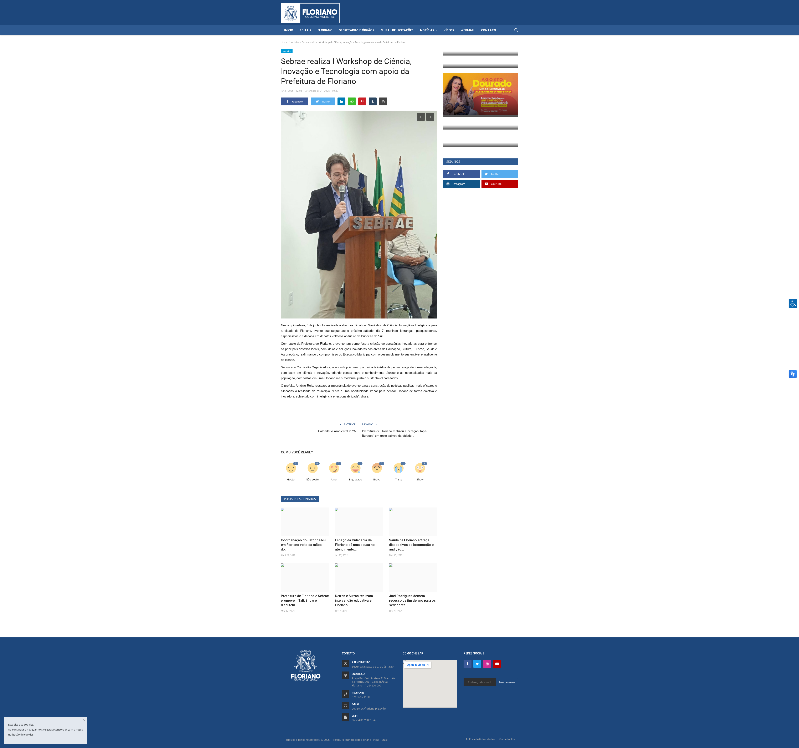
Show (420, 479)
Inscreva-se (507, 682)
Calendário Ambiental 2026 (337, 431)
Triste (398, 479)
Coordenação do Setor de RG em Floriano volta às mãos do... (303, 544)
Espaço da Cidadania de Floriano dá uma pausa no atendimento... (355, 544)
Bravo (377, 479)
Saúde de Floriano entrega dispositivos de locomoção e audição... (411, 544)
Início (288, 30)
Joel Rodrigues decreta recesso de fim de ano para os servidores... (412, 600)
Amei (334, 479)
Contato (488, 30)
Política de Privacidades (480, 739)
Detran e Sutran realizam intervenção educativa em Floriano (354, 600)
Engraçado (355, 479)
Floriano (325, 30)
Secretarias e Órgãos (356, 30)
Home (284, 42)
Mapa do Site (507, 739)
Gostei (291, 479)
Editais (305, 30)
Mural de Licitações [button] (397, 30)
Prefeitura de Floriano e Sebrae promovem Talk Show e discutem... (305, 600)
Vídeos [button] (449, 30)
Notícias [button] (427, 30)
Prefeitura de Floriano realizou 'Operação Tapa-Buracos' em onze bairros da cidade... (394, 433)
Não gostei (312, 479)
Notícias (294, 42)
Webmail (467, 30)
